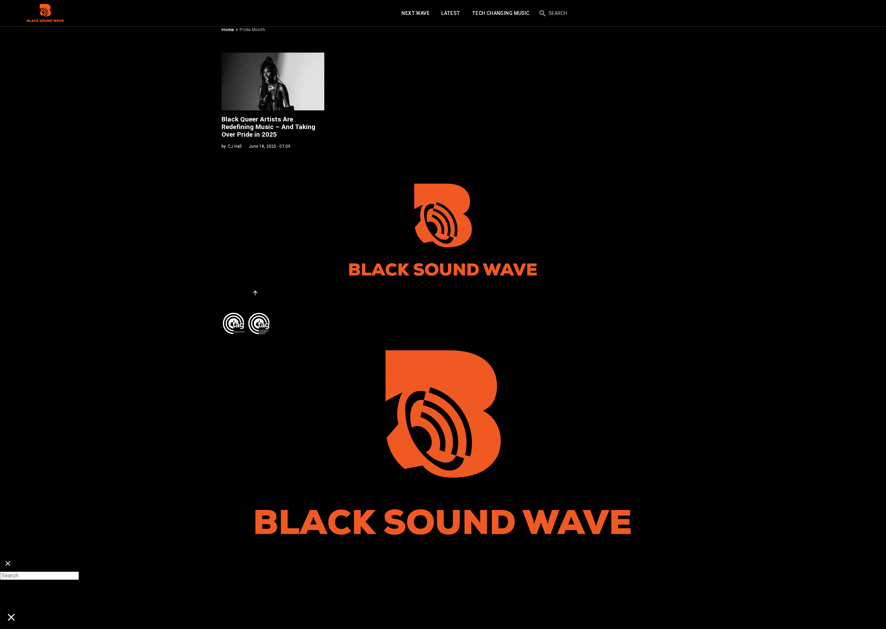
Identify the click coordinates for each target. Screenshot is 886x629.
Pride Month (252, 29)
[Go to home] (45, 13)
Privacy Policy (239, 303)
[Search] (542, 13)
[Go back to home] (443, 337)
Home (228, 29)
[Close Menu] (8, 564)
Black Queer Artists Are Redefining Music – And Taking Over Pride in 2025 (268, 126)
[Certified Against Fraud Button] (246, 315)
